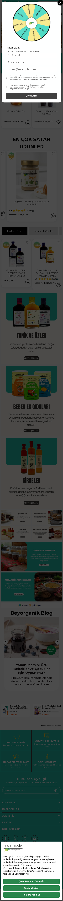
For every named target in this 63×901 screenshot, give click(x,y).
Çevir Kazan (31, 96)
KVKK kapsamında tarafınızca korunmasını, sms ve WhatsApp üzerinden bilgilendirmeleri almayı (29, 87)
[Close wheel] (60, 2)
